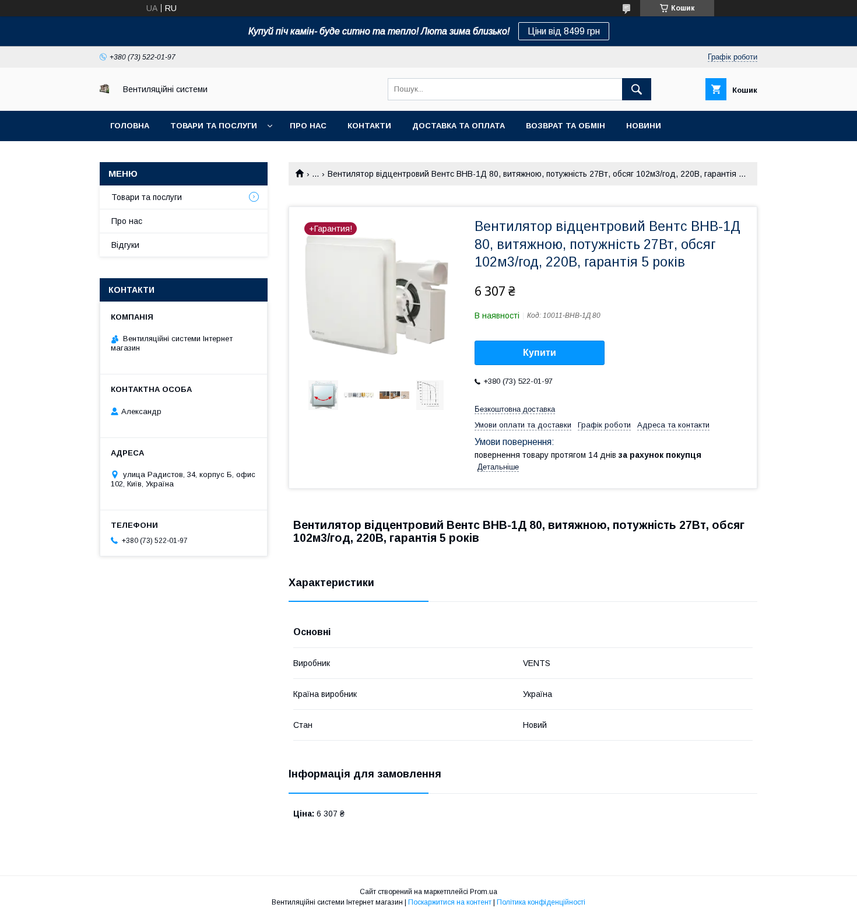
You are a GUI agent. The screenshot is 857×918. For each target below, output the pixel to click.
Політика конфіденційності (541, 902)
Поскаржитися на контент (449, 902)
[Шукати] (636, 89)
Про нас (308, 125)
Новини (643, 125)
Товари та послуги (213, 125)
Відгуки (125, 245)
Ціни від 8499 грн (564, 31)
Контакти (369, 125)
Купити (539, 353)
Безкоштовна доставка (515, 409)
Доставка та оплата (458, 125)
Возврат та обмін (565, 125)
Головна (129, 125)
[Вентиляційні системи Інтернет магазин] (104, 90)
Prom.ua (483, 892)
